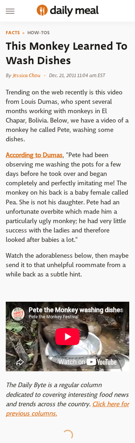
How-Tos (38, 32)
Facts (13, 32)
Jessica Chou (26, 75)
